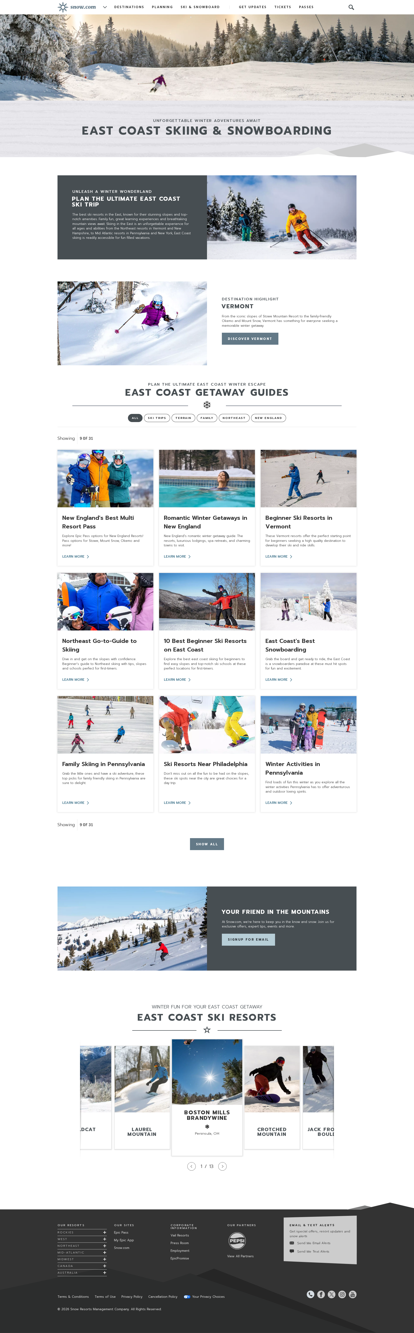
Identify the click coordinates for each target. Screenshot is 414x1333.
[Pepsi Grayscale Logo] (239, 1241)
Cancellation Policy (163, 1296)
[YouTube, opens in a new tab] (351, 1294)
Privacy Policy (132, 1296)
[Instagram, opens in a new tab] (340, 1294)
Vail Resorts (180, 1235)
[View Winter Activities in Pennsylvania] (308, 725)
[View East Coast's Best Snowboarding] (308, 601)
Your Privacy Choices (208, 1296)
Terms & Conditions (73, 1296)
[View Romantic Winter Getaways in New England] (207, 478)
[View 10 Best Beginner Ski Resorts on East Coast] (207, 601)
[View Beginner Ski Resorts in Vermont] (308, 478)
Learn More (73, 556)
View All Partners (240, 1256)
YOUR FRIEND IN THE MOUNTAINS (275, 912)
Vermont (237, 306)
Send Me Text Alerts (313, 1251)
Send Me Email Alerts (314, 1243)
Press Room (180, 1243)
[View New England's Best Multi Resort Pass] (105, 478)
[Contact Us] (309, 1294)
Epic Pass (121, 1232)
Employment (180, 1250)
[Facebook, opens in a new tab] (319, 1294)
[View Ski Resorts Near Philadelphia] (207, 725)
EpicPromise (180, 1258)
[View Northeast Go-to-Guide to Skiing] (105, 601)
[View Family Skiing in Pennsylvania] (105, 725)
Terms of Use (105, 1296)
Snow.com (121, 1248)
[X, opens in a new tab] (330, 1294)
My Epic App (124, 1240)
